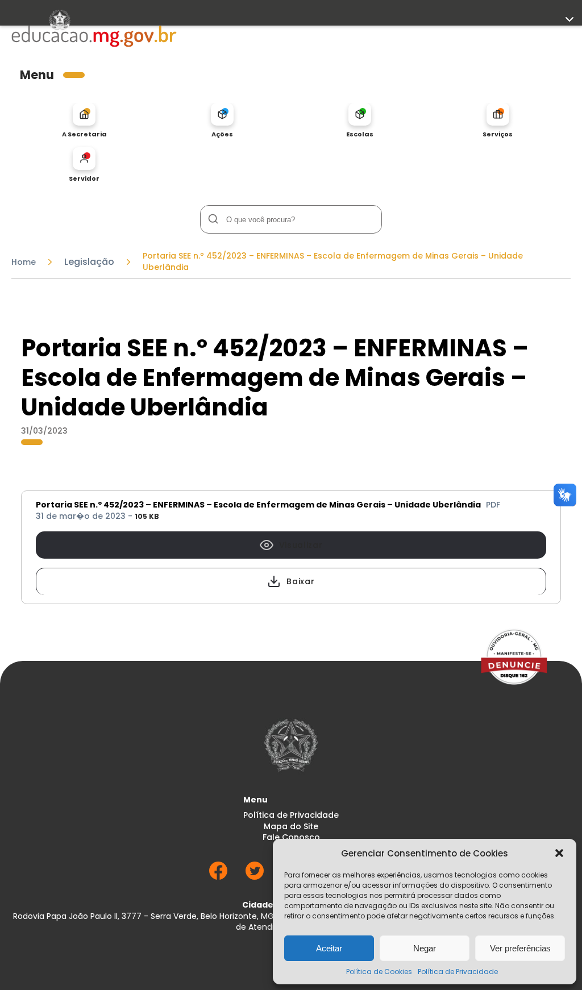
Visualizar (301, 545)
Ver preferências (520, 948)
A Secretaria (84, 134)
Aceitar (329, 948)
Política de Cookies (379, 971)
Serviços (498, 134)
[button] (559, 853)
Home (23, 262)
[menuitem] (84, 120)
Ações (222, 134)
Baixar (300, 581)
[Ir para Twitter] (255, 876)
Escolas (359, 134)
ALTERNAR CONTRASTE (54, 235)
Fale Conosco (291, 837)
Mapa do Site (291, 826)
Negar (424, 948)
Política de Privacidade (458, 971)
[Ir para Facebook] (218, 876)
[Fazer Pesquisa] (213, 219)
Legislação (89, 262)
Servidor (84, 178)
